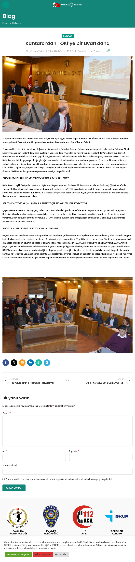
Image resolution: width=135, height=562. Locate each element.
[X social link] (14, 362)
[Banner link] (18, 520)
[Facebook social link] (5, 362)
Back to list (67, 380)
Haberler (67, 36)
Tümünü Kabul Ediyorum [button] (18, 554)
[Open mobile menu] (6, 5)
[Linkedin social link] (30, 362)
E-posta (74, 451)
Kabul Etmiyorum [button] (43, 554)
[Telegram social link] (47, 362)
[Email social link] (22, 362)
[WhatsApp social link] (38, 362)
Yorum (6, 412)
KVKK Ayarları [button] (61, 554)
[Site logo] (67, 4)
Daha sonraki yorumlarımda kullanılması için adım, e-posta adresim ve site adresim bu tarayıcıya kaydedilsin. (60, 479)
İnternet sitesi (9, 465)
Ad (4, 451)
